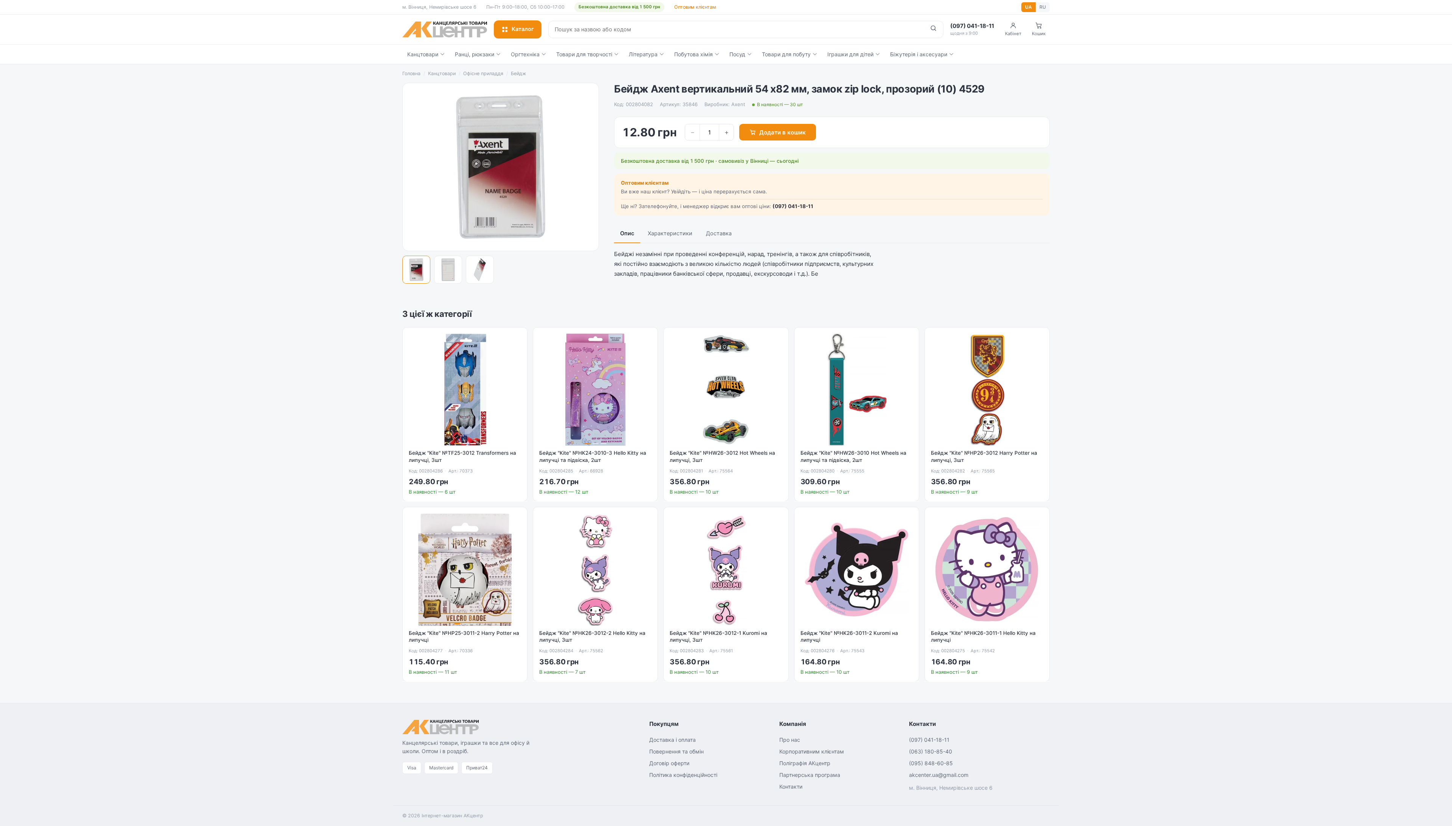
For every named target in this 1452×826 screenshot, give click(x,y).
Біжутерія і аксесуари (918, 54)
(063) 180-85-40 (930, 751)
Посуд (737, 54)
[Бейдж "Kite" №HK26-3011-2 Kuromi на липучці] (856, 569)
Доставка (719, 233)
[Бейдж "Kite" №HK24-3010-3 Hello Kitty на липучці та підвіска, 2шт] (595, 389)
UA (1028, 7)
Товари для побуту (786, 54)
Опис (627, 233)
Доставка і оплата (672, 739)
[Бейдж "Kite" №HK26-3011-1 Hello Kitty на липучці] (987, 569)
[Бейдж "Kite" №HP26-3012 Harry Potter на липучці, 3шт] (987, 389)
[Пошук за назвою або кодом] (933, 29)
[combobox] (736, 29)
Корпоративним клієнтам (811, 751)
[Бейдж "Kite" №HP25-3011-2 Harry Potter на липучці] (465, 569)
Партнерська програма (809, 775)
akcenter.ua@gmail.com (938, 775)
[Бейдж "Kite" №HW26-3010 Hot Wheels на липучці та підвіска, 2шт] (856, 389)
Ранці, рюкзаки (474, 54)
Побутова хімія (693, 54)
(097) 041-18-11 (793, 206)
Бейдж (518, 73)
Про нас (789, 739)
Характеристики (670, 233)
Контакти (790, 786)
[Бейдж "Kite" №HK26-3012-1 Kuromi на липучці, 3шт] (726, 569)
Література (643, 54)
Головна (411, 73)
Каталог (523, 29)
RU (1042, 7)
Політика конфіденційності (683, 775)
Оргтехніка (525, 54)
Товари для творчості (584, 54)
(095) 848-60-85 (931, 763)
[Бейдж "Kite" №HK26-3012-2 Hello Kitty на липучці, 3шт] (595, 569)
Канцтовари (422, 54)
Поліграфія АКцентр (804, 763)
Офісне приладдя (483, 73)
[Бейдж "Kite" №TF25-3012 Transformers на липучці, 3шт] (465, 389)
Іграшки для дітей (850, 54)
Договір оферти (669, 763)
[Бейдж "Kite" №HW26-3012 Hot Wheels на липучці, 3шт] (726, 389)
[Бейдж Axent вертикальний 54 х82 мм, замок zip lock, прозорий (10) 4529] (416, 270)
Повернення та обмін (676, 751)
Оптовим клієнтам (695, 7)
